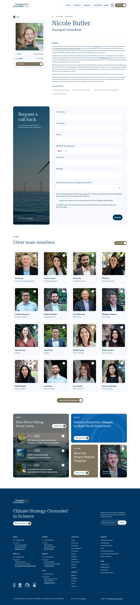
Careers (73, 554)
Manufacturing (105, 543)
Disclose (73, 586)
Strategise (74, 578)
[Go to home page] (21, 5)
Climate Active (97, 46)
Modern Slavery (105, 567)
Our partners (75, 551)
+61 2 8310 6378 (19, 540)
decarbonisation (104, 58)
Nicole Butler (69, 16)
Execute (73, 581)
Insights (106, 5)
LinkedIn (30, 218)
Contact (73, 567)
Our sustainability (76, 548)
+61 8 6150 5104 (48, 574)
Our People (59, 16)
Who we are (74, 543)
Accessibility (104, 570)
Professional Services (107, 551)
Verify (73, 583)
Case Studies (98, 5)
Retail (102, 548)
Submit (122, 522)
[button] (70, 5)
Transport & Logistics (107, 540)
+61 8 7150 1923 (48, 540)
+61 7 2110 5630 (48, 557)
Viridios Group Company (115, 598)
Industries (74, 559)
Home (73, 540)
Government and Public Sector (109, 554)
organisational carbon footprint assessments (68, 48)
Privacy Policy (105, 564)
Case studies (75, 562)
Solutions (74, 556)
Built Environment (106, 556)
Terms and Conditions (107, 572)
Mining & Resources (106, 545)
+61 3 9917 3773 (19, 557)
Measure (74, 575)
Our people (74, 545)
